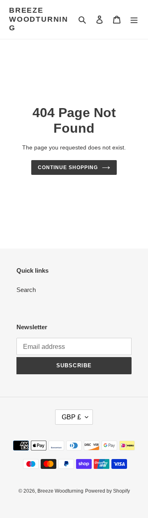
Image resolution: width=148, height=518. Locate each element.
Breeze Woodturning (38, 19)
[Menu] (134, 19)
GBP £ (71, 417)
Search (26, 289)
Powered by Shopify (107, 491)
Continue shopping (68, 167)
